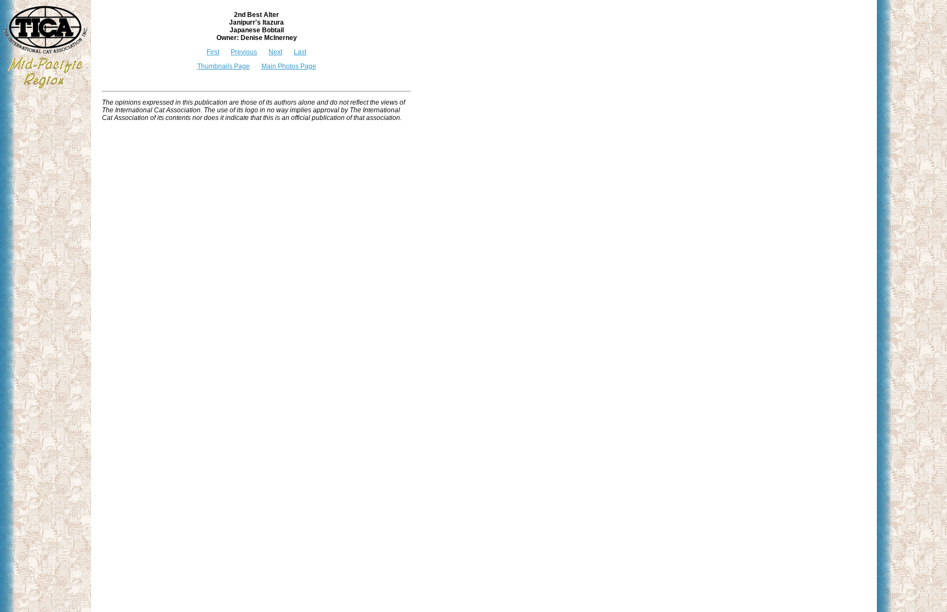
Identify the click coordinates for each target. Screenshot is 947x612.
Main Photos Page (288, 66)
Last (300, 52)
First (213, 52)
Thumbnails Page (223, 66)
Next (275, 52)
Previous (244, 52)
